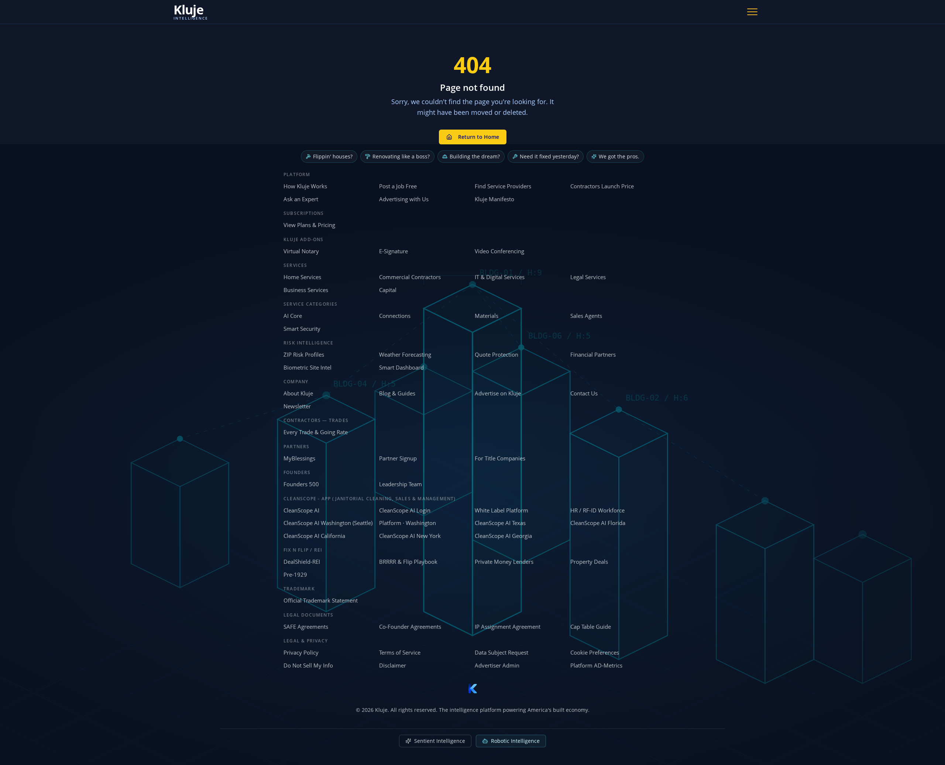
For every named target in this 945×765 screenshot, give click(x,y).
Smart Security (302, 328)
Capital (387, 290)
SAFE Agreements (306, 626)
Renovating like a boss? (401, 156)
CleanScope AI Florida (597, 522)
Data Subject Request (501, 652)
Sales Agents (586, 315)
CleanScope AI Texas (500, 522)
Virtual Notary (301, 251)
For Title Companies (500, 458)
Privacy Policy (301, 652)
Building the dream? (475, 156)
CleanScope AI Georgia (503, 535)
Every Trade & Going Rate (316, 432)
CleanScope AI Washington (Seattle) (328, 522)
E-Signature (393, 251)
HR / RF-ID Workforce (597, 510)
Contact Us (584, 393)
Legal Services (588, 277)
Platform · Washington (407, 522)
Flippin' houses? (333, 156)
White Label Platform (501, 510)
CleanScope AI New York (410, 535)
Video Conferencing (499, 251)
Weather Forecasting (405, 354)
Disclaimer (392, 665)
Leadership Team (400, 484)
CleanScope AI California (314, 535)
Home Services (302, 277)
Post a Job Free (398, 186)
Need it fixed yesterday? (549, 156)
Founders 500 (301, 484)
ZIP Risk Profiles (304, 354)
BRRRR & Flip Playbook (408, 561)
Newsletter (297, 406)
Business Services (306, 290)
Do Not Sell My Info (308, 665)
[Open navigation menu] (752, 11)
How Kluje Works (305, 186)
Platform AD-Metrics (596, 665)
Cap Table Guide (590, 626)
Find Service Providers (503, 186)
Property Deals (589, 561)
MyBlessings (299, 458)
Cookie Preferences (594, 652)
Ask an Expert (301, 199)
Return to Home (478, 136)
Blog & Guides (397, 393)
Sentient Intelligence (439, 740)
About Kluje (298, 393)
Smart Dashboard (401, 367)
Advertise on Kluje (498, 393)
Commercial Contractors (410, 277)
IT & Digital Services (500, 277)
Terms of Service (399, 652)
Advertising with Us (404, 199)
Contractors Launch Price (602, 186)
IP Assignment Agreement (507, 626)
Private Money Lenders (504, 561)
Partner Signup (398, 458)
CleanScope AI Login (404, 510)
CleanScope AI (301, 510)
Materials (486, 315)
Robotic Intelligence (515, 740)
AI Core (293, 315)
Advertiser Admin (497, 665)
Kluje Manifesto (494, 199)
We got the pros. (619, 156)
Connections (394, 315)
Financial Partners (593, 354)
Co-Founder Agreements (410, 626)
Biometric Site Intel (307, 367)
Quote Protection (496, 354)
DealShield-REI (302, 561)
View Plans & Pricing (309, 225)
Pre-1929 (295, 574)
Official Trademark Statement (321, 600)
